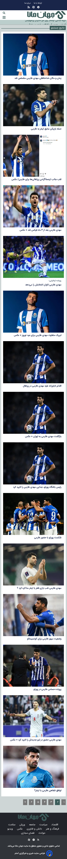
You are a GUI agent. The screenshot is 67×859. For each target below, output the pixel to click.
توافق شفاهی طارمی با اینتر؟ (47, 790)
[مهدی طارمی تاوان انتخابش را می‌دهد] (33, 257)
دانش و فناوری (35, 829)
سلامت (12, 825)
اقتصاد (55, 825)
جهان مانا (18, 846)
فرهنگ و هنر (53, 829)
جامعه (32, 825)
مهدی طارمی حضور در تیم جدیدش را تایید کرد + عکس (35, 740)
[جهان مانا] (46, 15)
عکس (20, 829)
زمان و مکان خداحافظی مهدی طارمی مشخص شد (37, 78)
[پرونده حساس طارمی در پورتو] (33, 666)
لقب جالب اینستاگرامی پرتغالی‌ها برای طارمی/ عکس (36, 179)
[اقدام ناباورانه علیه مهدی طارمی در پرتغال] (33, 362)
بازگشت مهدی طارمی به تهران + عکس (43, 436)
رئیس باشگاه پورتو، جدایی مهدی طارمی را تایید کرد (37, 487)
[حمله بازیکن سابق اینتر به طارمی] (33, 105)
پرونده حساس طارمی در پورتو (47, 689)
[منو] (4, 17)
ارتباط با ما (38, 3)
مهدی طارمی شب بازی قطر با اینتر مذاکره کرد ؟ (39, 588)
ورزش (22, 825)
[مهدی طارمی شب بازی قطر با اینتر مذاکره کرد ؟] (33, 564)
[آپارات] (33, 7)
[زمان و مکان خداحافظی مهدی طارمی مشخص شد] (33, 55)
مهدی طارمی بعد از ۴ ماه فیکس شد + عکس (40, 230)
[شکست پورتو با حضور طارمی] (33, 514)
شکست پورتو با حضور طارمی (47, 538)
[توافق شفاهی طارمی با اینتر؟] (33, 767)
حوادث (42, 833)
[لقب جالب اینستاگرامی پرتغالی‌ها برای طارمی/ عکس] (33, 156)
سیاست (43, 825)
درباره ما (27, 3)
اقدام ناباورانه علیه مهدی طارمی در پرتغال (42, 386)
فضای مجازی (28, 833)
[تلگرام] (38, 7)
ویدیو (10, 829)
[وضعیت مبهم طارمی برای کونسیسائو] (33, 615)
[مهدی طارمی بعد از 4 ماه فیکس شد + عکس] (33, 206)
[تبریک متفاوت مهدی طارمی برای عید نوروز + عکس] (33, 312)
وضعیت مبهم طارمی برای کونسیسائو (44, 639)
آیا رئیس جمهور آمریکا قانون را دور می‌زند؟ (47, 20)
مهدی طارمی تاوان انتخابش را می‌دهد (43, 285)
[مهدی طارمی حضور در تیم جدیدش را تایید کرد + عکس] (33, 716)
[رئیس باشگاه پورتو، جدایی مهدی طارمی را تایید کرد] (33, 463)
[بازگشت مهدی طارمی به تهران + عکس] (33, 413)
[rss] (29, 7)
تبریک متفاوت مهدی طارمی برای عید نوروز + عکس (37, 335)
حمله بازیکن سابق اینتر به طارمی (46, 129)
